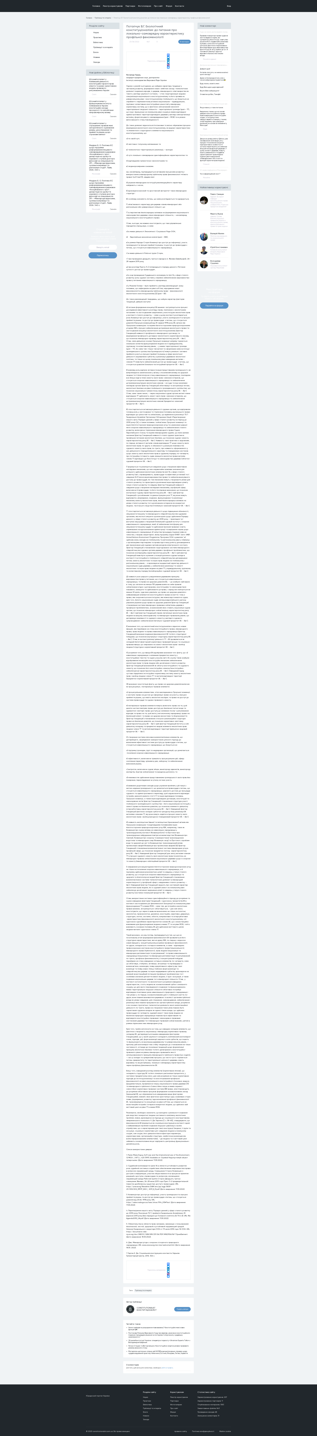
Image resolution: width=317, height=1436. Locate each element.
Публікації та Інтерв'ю (143, 1290)
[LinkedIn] (168, 60)
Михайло (206, 177)
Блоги (95, 52)
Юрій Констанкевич (219, 247)
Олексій (206, 164)
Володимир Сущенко (215, 262)
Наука (96, 32)
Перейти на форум (214, 305)
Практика (97, 37)
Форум (169, 6)
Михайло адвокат (209, 59)
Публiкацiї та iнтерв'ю (103, 18)
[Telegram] (168, 62)
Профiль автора (182, 1309)
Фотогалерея (144, 6)
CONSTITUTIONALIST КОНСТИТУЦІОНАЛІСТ (147, 1309)
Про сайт (158, 6)
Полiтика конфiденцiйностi (203, 1431)
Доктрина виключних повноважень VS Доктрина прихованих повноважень (214, 65)
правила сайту (180, 1431)
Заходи (96, 62)
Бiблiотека (98, 42)
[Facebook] (168, 55)
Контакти (179, 6)
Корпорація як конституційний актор (214, 135)
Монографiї (96, 174)
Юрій (205, 129)
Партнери (130, 6)
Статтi (94, 94)
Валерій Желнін (217, 233)
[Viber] (168, 65)
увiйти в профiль (167, 1368)
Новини (96, 57)
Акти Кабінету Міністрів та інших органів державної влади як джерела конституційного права (214, 104)
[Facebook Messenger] (168, 67)
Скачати (113, 94)
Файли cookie (225, 1431)
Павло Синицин (217, 194)
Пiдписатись (103, 255)
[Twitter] (168, 57)
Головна (96, 6)
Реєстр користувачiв (113, 6)
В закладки (184, 42)
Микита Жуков (216, 214)
